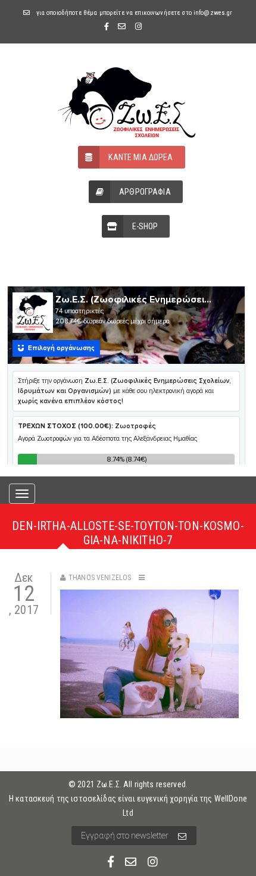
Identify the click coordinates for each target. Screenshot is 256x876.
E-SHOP (145, 226)
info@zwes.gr (213, 13)
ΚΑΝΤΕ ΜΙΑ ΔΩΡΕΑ (140, 157)
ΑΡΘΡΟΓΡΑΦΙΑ (145, 192)
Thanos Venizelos (99, 577)
